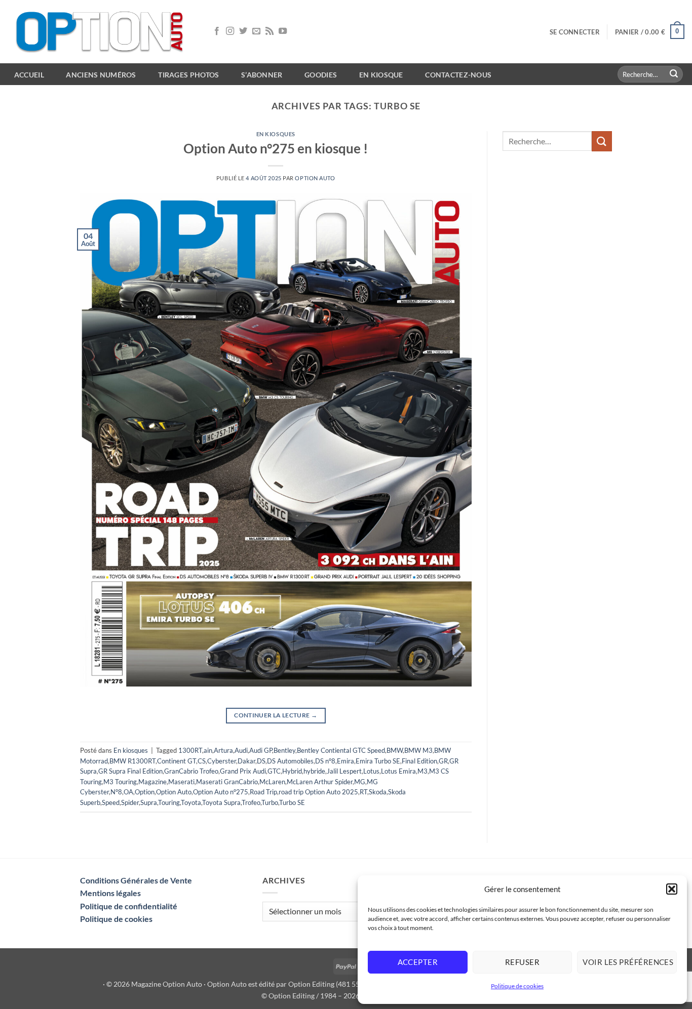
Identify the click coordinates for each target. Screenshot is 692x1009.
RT (363, 792)
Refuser (522, 961)
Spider (130, 802)
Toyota (191, 802)
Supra (148, 802)
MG (359, 782)
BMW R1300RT (132, 761)
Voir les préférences (628, 961)
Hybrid (292, 771)
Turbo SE (292, 802)
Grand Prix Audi (243, 771)
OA (128, 792)
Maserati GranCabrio (227, 782)
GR (443, 761)
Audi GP (260, 750)
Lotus (371, 771)
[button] (672, 889)
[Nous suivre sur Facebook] (217, 31)
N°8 (116, 792)
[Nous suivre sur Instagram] (230, 31)
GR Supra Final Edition (130, 771)
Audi (241, 750)
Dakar (246, 761)
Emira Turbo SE (378, 761)
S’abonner (262, 74)
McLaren (272, 782)
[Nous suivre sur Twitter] (243, 31)
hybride (314, 771)
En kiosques (275, 134)
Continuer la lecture (275, 715)
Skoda (378, 792)
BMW (395, 750)
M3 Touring (120, 782)
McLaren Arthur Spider (320, 782)
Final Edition (419, 761)
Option (145, 792)
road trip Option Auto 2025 (318, 792)
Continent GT (176, 761)
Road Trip (263, 792)
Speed (111, 802)
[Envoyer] (673, 74)
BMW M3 (418, 750)
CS (202, 761)
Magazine (152, 782)
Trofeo (251, 802)
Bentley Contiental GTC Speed (341, 750)
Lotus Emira (398, 771)
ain (208, 750)
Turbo (269, 802)
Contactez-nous (458, 74)
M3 (422, 771)
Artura (223, 750)
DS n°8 (325, 761)
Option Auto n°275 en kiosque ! (275, 148)
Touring (169, 802)
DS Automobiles (290, 761)
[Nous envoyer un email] (256, 31)
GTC (274, 771)
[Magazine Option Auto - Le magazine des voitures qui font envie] (101, 32)
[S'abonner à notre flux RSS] (269, 31)
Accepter (418, 961)
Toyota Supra (221, 802)
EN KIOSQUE (381, 74)
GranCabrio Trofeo (191, 771)
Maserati (181, 782)
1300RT (190, 750)
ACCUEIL (29, 74)
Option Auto (315, 178)
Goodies (320, 74)
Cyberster (221, 761)
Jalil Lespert (344, 771)
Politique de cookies (517, 986)
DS (261, 761)
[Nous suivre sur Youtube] (283, 31)
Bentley (284, 750)
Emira (345, 761)
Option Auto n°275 (220, 792)
